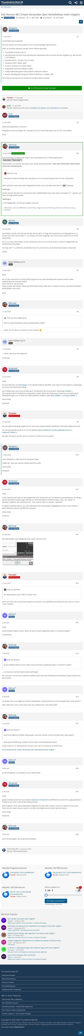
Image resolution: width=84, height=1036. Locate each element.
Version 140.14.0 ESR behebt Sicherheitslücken (20, 893)
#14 (77, 623)
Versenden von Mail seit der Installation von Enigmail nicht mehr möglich (34, 926)
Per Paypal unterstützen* (56, 901)
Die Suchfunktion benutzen (10, 1003)
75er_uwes (11, 950)
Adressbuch (54, 108)
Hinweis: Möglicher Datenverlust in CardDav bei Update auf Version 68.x (34, 941)
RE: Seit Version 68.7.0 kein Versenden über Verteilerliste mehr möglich (28, 750)
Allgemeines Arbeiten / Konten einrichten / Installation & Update (27, 923)
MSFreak (22, 208)
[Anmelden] (76, 2)
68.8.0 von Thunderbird (40, 800)
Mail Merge (23, 385)
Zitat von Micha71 (13, 660)
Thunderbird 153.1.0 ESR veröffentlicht (67, 872)
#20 (77, 834)
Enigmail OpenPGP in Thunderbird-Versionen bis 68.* (24, 930)
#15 (77, 653)
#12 (77, 534)
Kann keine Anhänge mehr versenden (21, 955)
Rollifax (10, 957)
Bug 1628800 (55, 395)
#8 (78, 377)
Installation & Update (38, 108)
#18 (77, 768)
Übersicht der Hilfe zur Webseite (12, 999)
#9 (78, 422)
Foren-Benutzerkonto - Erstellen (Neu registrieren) (17, 1006)
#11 (77, 489)
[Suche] (70, 3)
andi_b (10, 935)
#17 (77, 723)
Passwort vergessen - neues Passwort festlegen (16, 1014)
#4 (78, 229)
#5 (78, 270)
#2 (78, 122)
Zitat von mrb (12, 173)
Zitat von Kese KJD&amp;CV (17, 318)
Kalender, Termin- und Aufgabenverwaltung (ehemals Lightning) (27, 952)
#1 (78, 36)
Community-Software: (12, 1027)
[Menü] (81, 3)
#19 (77, 791)
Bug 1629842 (70, 395)
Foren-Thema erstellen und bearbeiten (14, 1010)
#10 (77, 455)
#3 (77, 153)
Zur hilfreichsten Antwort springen (43, 88)
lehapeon (21, 18)
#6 (78, 312)
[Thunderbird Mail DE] (12, 3)
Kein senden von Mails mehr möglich (21, 919)
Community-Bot (12, 849)
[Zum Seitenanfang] (80, 1033)
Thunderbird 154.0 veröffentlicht (22, 872)
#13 (77, 583)
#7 (78, 349)
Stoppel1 (10, 921)
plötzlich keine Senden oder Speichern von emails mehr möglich (31, 933)
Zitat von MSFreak (13, 589)
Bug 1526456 (66, 391)
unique (10, 928)
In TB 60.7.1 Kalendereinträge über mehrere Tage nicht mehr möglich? (34, 948)
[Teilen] (81, 22)
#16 (77, 697)
